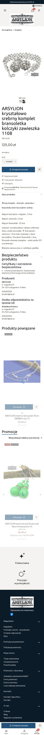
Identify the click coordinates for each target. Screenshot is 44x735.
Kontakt (7, 700)
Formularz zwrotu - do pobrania (16, 630)
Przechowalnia (10, 665)
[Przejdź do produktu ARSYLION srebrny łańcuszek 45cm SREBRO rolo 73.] (22, 371)
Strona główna (7, 30)
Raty (6, 636)
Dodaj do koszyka (20, 169)
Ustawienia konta (11, 662)
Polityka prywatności (12, 647)
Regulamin (8, 626)
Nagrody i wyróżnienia (13, 717)
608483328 (7, 291)
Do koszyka (17, 407)
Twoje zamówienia (11, 658)
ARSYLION (5, 138)
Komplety (18, 30)
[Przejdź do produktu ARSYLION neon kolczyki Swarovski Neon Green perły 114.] (22, 482)
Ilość (3, 157)
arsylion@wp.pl (8, 294)
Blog (6, 714)
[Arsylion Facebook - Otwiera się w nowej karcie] (11, 614)
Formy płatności (10, 679)
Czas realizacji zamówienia (14, 685)
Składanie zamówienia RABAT (16, 676)
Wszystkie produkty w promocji (24, 437)
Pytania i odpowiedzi (12, 633)
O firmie (7, 711)
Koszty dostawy (10, 682)
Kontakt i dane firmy (12, 697)
